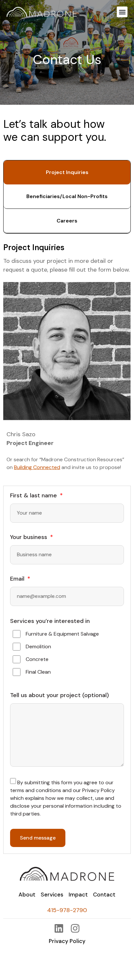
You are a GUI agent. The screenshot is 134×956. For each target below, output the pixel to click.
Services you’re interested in (50, 621)
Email (18, 579)
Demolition (38, 646)
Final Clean (38, 672)
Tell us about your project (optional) (59, 695)
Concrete (37, 659)
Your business (29, 537)
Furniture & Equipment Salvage (62, 634)
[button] (122, 12)
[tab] (67, 172)
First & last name (34, 495)
